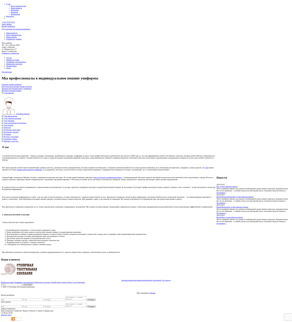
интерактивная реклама (130, 280)
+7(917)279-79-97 (8, 22)
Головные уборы (10, 139)
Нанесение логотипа (14, 64)
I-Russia (152, 293)
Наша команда (16, 8)
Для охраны (8, 125)
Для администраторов (12, 118)
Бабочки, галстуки (11, 141)
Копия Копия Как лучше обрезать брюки (232, 207)
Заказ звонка (7, 24)
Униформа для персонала (16, 62)
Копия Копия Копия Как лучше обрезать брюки (235, 197)
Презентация (7, 72)
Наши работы (11, 37)
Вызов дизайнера (8, 26)
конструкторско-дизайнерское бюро (107, 177)
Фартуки (7, 128)
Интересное (15, 14)
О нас (8, 4)
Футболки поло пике (12, 130)
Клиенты (14, 12)
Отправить (91, 300)
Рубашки (7, 134)
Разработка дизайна (14, 39)
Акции (64, 282)
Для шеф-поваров (22, 114)
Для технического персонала (15, 123)
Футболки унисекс (11, 132)
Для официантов (10, 116)
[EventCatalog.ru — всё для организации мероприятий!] (16, 320)
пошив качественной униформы (29, 170)
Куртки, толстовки (11, 137)
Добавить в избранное (10, 53)
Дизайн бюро (11, 66)
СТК (206, 168)
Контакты (10, 16)
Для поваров (9, 93)
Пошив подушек (12, 60)
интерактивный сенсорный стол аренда (155, 280)
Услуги (9, 58)
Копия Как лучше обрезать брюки (229, 217)
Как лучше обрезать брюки (226, 187)
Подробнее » (221, 193)
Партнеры (15, 10)
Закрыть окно (6, 315)
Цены (8, 68)
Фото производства (18, 6)
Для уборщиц (9, 121)
